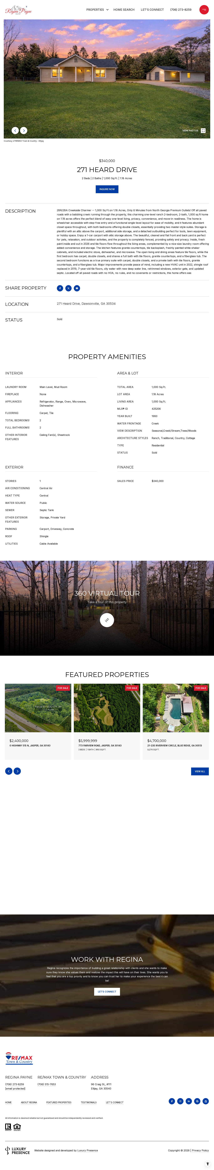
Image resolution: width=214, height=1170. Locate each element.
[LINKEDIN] (189, 1101)
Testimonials (89, 1102)
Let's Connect (115, 1102)
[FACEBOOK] (172, 1101)
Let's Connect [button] (107, 991)
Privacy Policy (200, 1150)
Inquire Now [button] (107, 189)
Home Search (124, 9)
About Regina (29, 1102)
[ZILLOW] (206, 1101)
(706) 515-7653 (46, 1084)
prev (15, 130)
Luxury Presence (87, 1150)
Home (8, 1102)
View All (200, 771)
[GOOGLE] (197, 1101)
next (23, 130)
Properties (95, 9)
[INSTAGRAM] (180, 1101)
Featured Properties (58, 1102)
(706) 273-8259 (180, 9)
